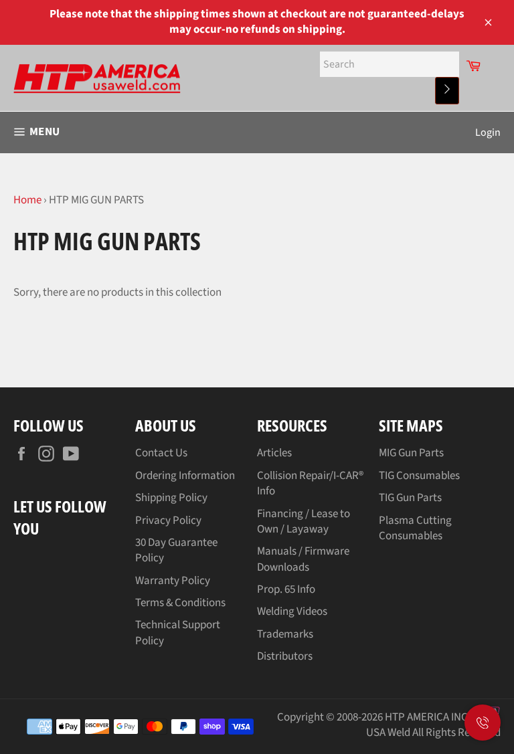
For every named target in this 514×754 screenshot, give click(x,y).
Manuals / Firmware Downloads (303, 559)
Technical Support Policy (177, 632)
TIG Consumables (419, 476)
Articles (274, 453)
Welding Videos (292, 611)
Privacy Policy (168, 520)
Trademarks (285, 634)
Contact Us (161, 453)
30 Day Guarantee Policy (176, 550)
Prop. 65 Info (286, 589)
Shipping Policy (171, 498)
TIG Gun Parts (410, 498)
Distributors (285, 656)
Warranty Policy (172, 581)
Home (27, 200)
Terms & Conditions (180, 603)
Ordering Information (185, 476)
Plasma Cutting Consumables (415, 528)
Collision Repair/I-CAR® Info (310, 483)
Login (488, 132)
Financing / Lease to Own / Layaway (303, 521)
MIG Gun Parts (411, 453)
